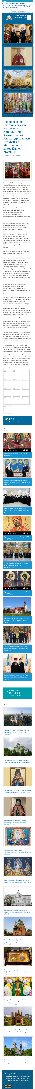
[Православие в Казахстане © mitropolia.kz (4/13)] (8, 382)
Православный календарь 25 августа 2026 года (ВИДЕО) (16, 593)
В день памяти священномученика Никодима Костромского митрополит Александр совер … (17, 792)
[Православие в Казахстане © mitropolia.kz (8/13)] (16, 391)
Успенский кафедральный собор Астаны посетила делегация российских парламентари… (16, 565)
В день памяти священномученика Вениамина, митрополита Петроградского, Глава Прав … (16, 1062)
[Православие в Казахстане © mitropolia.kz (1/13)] (8, 373)
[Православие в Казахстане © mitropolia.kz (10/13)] (8, 400)
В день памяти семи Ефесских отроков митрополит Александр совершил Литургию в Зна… (17, 912)
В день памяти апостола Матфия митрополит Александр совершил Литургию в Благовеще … (17, 762)
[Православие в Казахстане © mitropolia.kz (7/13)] (8, 391)
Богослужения (19, 155)
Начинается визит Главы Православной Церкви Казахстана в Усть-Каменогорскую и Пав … (17, 1032)
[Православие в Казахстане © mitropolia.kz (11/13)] (16, 400)
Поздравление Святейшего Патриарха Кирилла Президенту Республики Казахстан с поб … (17, 482)
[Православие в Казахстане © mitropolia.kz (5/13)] (16, 382)
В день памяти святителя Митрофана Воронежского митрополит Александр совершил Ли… (15, 822)
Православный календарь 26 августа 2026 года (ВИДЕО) (16, 538)
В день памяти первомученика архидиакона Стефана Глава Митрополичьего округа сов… (17, 972)
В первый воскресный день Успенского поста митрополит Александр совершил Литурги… (17, 942)
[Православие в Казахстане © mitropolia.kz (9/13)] (25, 391)
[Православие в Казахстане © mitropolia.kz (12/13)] (25, 400)
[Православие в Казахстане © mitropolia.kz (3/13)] (25, 373)
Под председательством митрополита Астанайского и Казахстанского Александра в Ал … (17, 510)
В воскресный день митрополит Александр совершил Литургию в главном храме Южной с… (16, 732)
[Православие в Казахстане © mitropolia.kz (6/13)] (25, 382)
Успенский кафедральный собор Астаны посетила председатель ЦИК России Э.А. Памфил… (16, 648)
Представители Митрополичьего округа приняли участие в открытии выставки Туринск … (16, 620)
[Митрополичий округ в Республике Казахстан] (18, 17)
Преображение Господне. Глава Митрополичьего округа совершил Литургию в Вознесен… (17, 852)
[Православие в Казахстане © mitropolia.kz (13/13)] (8, 409)
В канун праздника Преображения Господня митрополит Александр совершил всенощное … (17, 882)
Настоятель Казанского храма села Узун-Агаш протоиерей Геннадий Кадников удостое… (16, 677)
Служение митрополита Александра (16, 693)
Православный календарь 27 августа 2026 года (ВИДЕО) (16, 454)
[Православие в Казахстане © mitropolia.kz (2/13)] (16, 373)
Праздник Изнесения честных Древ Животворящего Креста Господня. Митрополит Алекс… (14, 1002)
